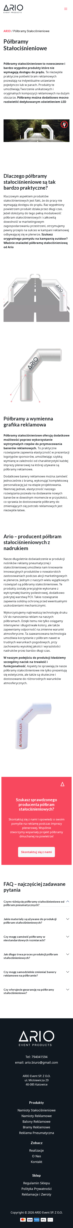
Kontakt (36, 1162)
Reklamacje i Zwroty (36, 1194)
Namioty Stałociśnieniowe (37, 1110)
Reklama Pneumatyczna (36, 1133)
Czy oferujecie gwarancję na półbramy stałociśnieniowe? (29, 991)
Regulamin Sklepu (36, 1183)
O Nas (36, 1156)
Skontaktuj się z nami (36, 852)
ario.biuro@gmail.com (41, 1062)
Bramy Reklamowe (36, 1127)
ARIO (7, 31)
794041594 (39, 1057)
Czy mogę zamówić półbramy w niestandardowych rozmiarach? (24, 938)
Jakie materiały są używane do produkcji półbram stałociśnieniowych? (30, 920)
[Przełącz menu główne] (65, 9)
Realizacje (36, 1150)
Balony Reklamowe (36, 1121)
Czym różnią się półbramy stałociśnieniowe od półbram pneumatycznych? (34, 903)
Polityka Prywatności (36, 1189)
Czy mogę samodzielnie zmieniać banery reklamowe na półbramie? (30, 973)
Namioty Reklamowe (36, 1116)
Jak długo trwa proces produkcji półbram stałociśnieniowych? (31, 956)
